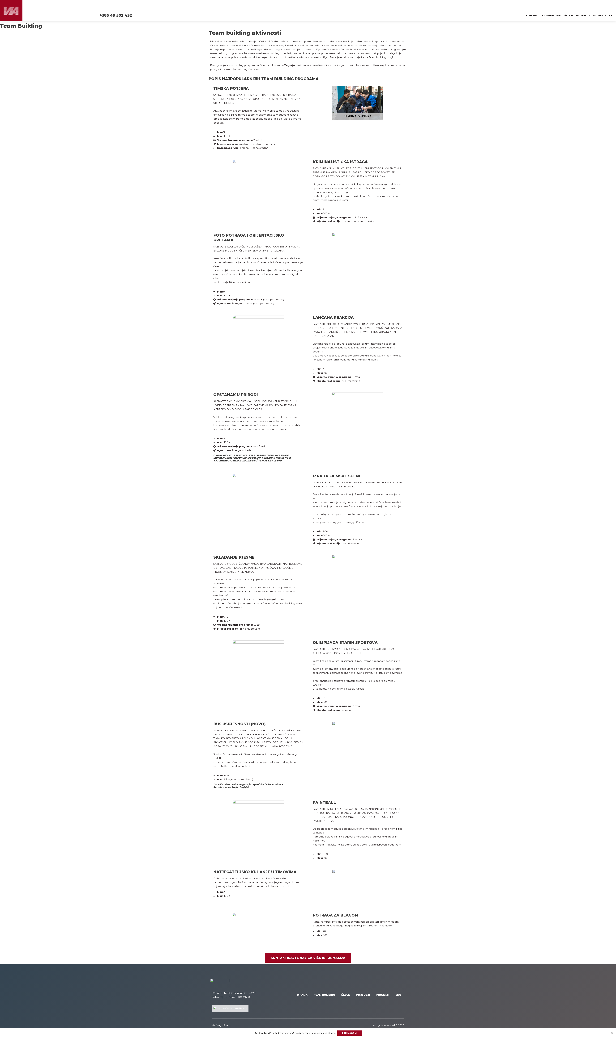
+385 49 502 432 (116, 15)
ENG (611, 15)
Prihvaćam (349, 1033)
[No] (612, 1033)
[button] (308, 958)
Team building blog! (381, 57)
